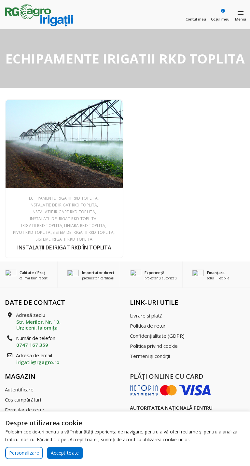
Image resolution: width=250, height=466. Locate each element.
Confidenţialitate (157, 335)
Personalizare (24, 453)
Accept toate (65, 453)
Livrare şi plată (146, 315)
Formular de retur (25, 409)
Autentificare (19, 389)
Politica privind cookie (154, 346)
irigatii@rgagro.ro (38, 362)
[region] (125, 438)
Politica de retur (148, 325)
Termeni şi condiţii (150, 356)
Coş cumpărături (23, 399)
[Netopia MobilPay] (170, 390)
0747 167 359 (32, 345)
